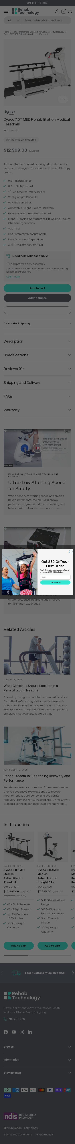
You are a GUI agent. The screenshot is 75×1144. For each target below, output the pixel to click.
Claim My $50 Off (55, 582)
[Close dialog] (70, 551)
